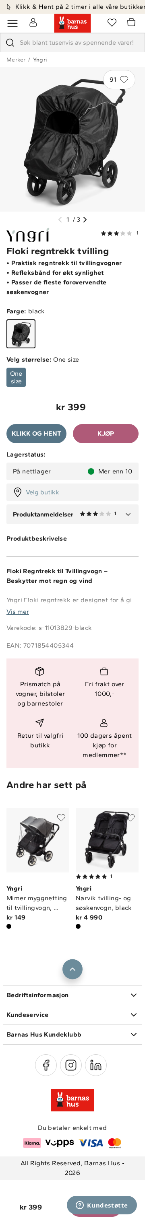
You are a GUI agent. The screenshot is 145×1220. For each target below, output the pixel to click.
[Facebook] (46, 1065)
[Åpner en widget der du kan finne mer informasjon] (102, 1206)
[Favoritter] (112, 22)
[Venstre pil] (60, 219)
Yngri (40, 59)
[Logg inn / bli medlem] (33, 22)
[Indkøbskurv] (132, 23)
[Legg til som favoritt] (61, 817)
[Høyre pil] (85, 219)
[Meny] (12, 23)
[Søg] (10, 42)
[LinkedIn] (96, 1065)
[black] (20, 333)
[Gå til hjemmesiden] (72, 23)
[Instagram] (71, 1065)
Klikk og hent (36, 433)
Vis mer (17, 611)
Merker (15, 59)
